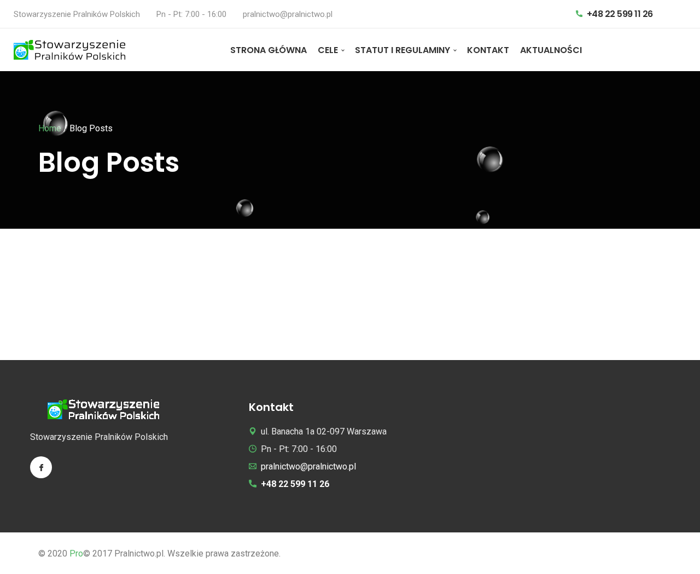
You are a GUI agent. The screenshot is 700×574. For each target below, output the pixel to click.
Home (49, 128)
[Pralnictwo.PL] (69, 50)
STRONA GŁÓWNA (268, 50)
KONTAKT (488, 50)
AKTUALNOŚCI (551, 50)
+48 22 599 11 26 (619, 14)
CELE (328, 50)
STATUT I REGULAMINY (402, 50)
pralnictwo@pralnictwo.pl (287, 14)
